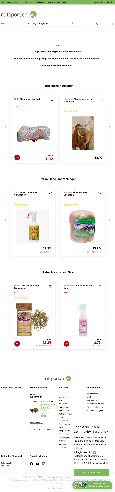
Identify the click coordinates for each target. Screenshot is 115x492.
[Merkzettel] (97, 23)
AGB (89, 397)
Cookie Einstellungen (67, 448)
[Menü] (4, 23)
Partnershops (64, 410)
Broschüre (63, 444)
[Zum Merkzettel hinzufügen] (52, 100)
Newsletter (63, 421)
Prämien (62, 441)
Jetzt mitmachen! (91, 472)
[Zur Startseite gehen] (19, 14)
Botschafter (63, 404)
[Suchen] (75, 23)
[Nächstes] (109, 126)
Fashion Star (64, 434)
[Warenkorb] (110, 23)
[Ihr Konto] (104, 23)
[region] (57, 127)
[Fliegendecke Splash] (29, 103)
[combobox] (47, 23)
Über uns (62, 397)
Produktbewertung (66, 424)
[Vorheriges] (6, 126)
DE (111, 2)
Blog (60, 400)
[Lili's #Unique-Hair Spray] (82, 320)
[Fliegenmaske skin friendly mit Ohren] (83, 133)
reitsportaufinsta (65, 431)
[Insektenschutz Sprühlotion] (32, 226)
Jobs (61, 427)
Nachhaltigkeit (64, 437)
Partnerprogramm (66, 407)
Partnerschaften (65, 414)
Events (61, 417)
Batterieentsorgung (95, 410)
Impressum (92, 400)
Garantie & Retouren (95, 404)
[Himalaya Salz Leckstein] (82, 226)
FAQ (60, 394)
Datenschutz (92, 394)
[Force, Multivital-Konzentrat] (32, 320)
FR (108, 2)
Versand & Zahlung (95, 407)
